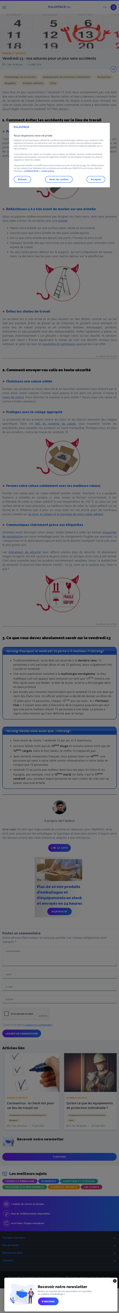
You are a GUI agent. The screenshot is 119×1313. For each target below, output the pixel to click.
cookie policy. (48, 171)
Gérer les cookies (58, 179)
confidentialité (31, 171)
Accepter (96, 179)
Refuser (22, 179)
